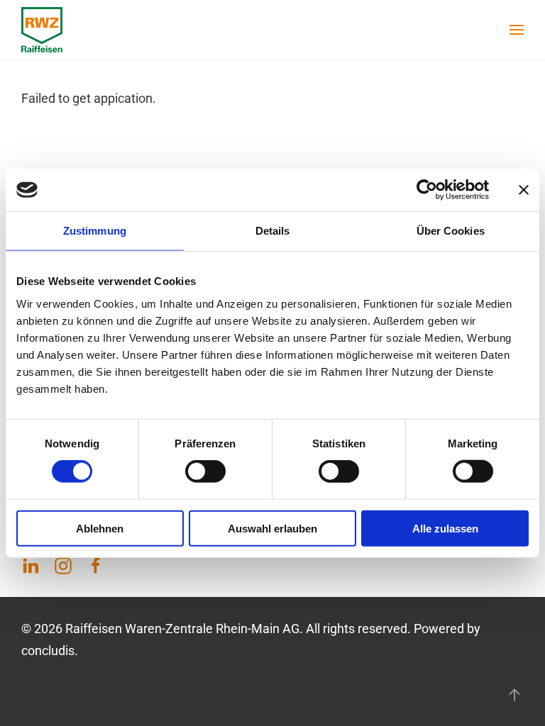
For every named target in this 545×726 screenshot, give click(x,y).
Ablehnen (99, 528)
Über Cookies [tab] (451, 231)
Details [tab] (272, 231)
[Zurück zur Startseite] (41, 29)
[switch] (205, 471)
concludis (48, 650)
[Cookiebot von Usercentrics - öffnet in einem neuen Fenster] (427, 190)
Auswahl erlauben (272, 528)
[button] (517, 29)
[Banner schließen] (524, 190)
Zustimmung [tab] (94, 231)
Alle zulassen (445, 528)
